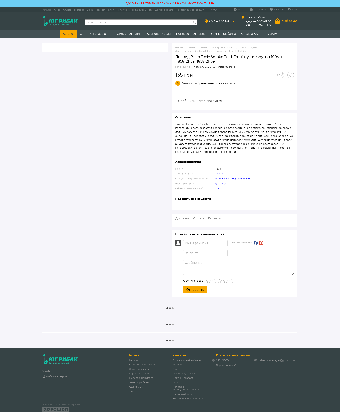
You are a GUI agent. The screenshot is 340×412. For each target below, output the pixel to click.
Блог (111, 9)
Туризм (271, 33)
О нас (57, 9)
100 (217, 188)
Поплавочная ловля (191, 33)
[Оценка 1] (209, 281)
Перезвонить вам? (226, 365)
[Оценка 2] (215, 281)
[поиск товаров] (194, 22)
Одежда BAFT (251, 33)
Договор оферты (164, 9)
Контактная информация (190, 9)
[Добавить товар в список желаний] (290, 75)
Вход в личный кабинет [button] (187, 360)
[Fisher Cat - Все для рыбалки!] (60, 359)
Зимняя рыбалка (223, 33)
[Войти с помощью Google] (261, 243)
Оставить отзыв (226, 66)
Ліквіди (219, 173)
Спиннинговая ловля (95, 33)
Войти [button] (185, 83)
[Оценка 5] (232, 281)
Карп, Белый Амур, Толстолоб (232, 178)
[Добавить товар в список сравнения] (280, 75)
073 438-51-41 (220, 21)
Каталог (46, 9)
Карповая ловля (159, 33)
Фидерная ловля (129, 33)
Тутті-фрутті (221, 183)
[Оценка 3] (220, 281)
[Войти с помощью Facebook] (256, 243)
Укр (210, 10)
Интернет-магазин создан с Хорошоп (61, 405)
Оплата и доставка (73, 9)
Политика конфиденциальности (134, 9)
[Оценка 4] (226, 281)
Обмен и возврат (96, 9)
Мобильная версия (56, 376)
